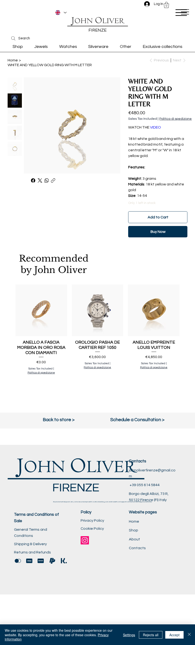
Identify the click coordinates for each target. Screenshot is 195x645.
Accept (174, 634)
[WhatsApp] (46, 180)
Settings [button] (129, 634)
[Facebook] (33, 180)
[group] (97, 338)
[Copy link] (53, 180)
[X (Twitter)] (40, 180)
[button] (166, 5)
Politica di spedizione (41, 372)
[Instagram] (85, 540)
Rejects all (150, 634)
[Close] (189, 634)
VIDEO (155, 127)
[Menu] (181, 12)
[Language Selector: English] (61, 12)
